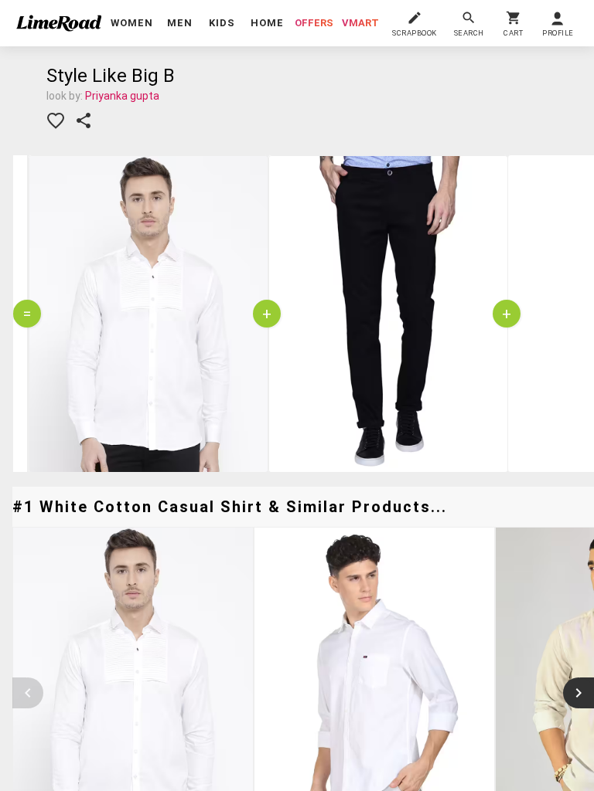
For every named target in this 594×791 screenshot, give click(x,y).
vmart (360, 23)
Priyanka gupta (122, 96)
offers (314, 23)
